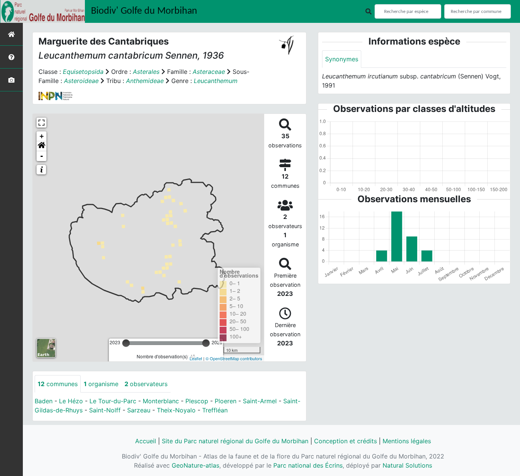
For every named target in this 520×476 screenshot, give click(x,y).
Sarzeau (138, 410)
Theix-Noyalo (176, 410)
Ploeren (225, 401)
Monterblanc (161, 401)
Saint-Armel (260, 401)
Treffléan (215, 410)
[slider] (126, 343)
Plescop (196, 401)
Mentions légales (407, 441)
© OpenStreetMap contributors (234, 358)
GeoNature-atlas (195, 465)
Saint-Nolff (105, 410)
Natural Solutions (407, 465)
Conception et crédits (345, 441)
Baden (44, 401)
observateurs (145, 384)
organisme (101, 384)
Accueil (145, 441)
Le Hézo (71, 401)
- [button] (42, 156)
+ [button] (42, 136)
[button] (41, 146)
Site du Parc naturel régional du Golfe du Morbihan (235, 441)
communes (58, 384)
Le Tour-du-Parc (112, 401)
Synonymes (341, 59)
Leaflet (196, 358)
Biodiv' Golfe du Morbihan (144, 11)
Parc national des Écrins (308, 465)
